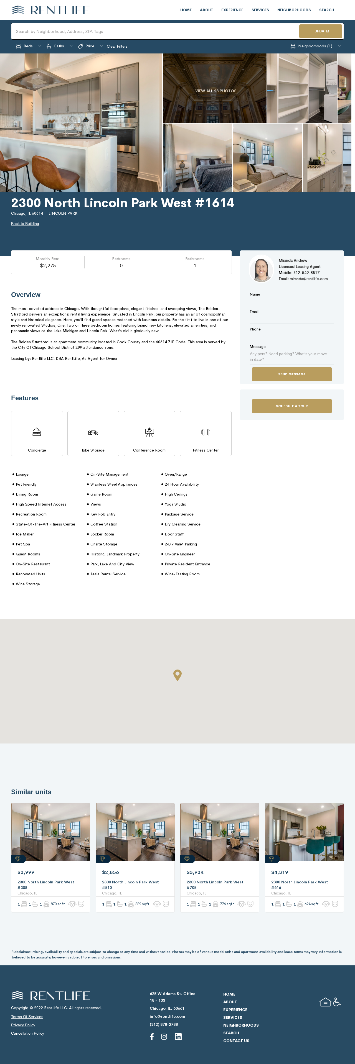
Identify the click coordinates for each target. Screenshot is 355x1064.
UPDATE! (322, 31)
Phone (255, 329)
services (260, 10)
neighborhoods (294, 10)
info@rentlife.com (167, 1016)
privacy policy (23, 1025)
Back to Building (25, 223)
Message (258, 346)
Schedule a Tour (292, 406)
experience (232, 10)
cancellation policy (27, 1033)
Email (254, 311)
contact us (236, 1040)
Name (255, 294)
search (326, 10)
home (186, 10)
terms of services (27, 1016)
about (206, 10)
